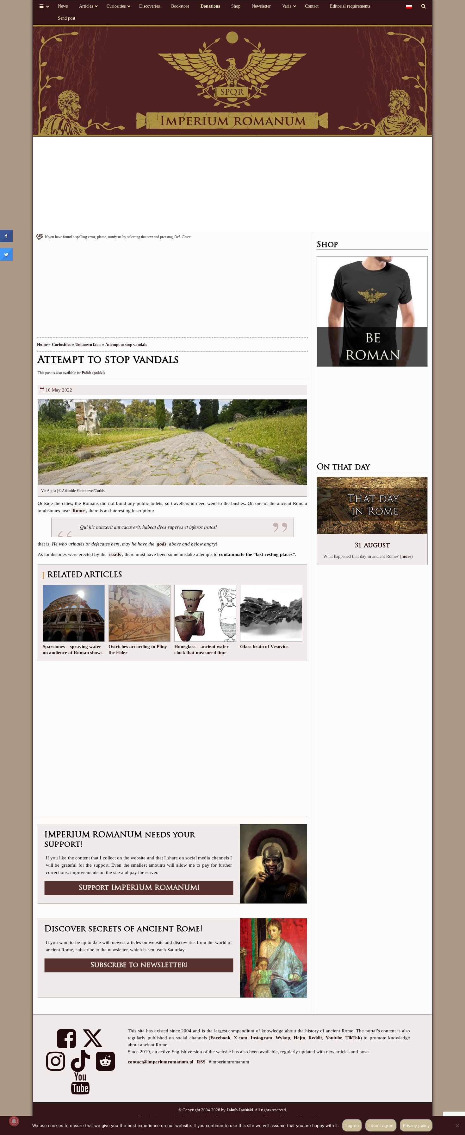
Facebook (220, 1037)
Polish (86, 373)
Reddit (315, 1037)
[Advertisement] (232, 184)
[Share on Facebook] (6, 240)
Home (42, 344)
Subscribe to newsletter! (139, 965)
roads (115, 554)
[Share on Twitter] (6, 259)
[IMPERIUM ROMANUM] (232, 80)
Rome (78, 510)
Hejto (299, 1037)
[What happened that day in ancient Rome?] (372, 505)
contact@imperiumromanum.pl (160, 1061)
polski (98, 373)
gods (161, 543)
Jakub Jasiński (239, 1109)
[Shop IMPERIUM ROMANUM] (372, 311)
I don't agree (381, 1125)
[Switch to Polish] (409, 6)
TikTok (352, 1037)
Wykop (283, 1037)
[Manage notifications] (14, 1121)
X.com (240, 1037)
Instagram (261, 1037)
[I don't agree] (457, 1125)
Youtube (334, 1037)
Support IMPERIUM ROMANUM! (138, 888)
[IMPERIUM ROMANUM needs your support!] (273, 863)
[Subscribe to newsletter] (273, 957)
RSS (201, 1061)
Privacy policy (416, 1125)
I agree (352, 1125)
